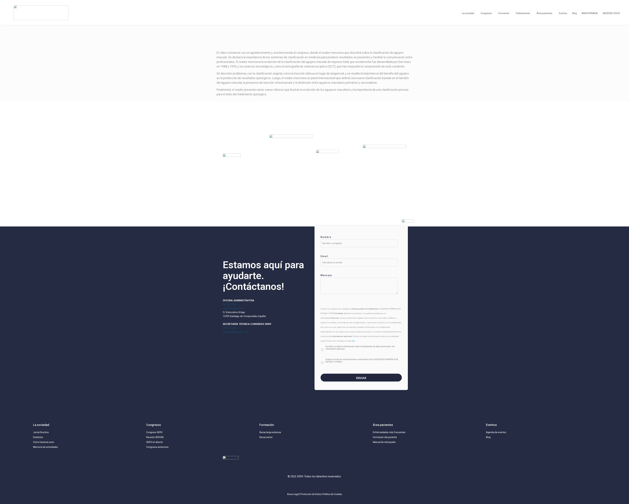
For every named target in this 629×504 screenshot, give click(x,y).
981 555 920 (229, 304)
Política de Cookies (332, 494)
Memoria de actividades (45, 447)
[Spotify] (329, 485)
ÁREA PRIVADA (590, 13)
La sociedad (468, 13)
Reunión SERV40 (155, 437)
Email (324, 256)
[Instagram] (299, 485)
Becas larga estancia (270, 432)
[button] (468, 13)
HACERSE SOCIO (611, 13)
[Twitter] (307, 485)
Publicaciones (523, 13)
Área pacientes (544, 13)
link (353, 341)
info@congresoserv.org (235, 331)
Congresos (486, 13)
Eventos (563, 13)
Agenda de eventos (496, 432)
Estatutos (38, 437)
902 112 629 (229, 328)
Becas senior (266, 437)
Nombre (326, 237)
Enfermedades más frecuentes (389, 432)
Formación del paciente (385, 437)
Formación (503, 13)
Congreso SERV (154, 432)
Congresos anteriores (157, 447)
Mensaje (326, 275)
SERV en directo (154, 442)
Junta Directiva (41, 432)
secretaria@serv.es (233, 308)
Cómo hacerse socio (43, 442)
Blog (574, 13)
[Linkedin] (314, 485)
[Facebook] (322, 485)
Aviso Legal (293, 494)
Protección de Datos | (311, 494)
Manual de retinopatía (384, 442)
